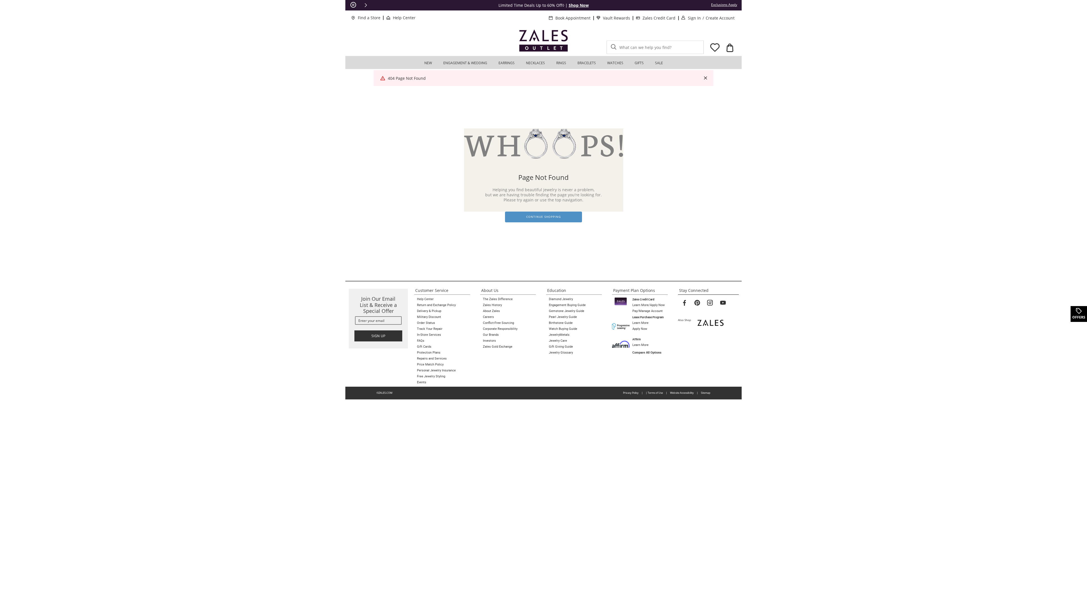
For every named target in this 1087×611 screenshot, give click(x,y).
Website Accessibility (682, 393)
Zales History (492, 305)
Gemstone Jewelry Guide (566, 311)
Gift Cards (424, 346)
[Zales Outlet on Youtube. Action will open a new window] (723, 303)
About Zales (491, 311)
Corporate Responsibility (500, 329)
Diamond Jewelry (561, 299)
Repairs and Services (432, 358)
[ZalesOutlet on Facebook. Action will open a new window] (684, 303)
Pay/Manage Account (647, 311)
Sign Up (378, 336)
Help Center (404, 17)
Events (421, 382)
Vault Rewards (616, 18)
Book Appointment (572, 18)
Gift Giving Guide (561, 346)
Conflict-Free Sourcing (498, 323)
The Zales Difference (498, 299)
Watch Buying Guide (563, 329)
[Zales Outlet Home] (543, 40)
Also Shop (686, 320)
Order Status (426, 323)
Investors (489, 341)
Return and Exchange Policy (436, 305)
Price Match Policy (430, 364)
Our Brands (491, 335)
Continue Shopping (543, 217)
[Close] (705, 78)
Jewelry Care (558, 341)
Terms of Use (655, 393)
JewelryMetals (559, 335)
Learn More (640, 323)
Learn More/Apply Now (648, 305)
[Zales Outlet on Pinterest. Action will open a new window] (697, 303)
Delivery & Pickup (429, 311)
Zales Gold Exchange (497, 346)
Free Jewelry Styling (431, 376)
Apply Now (639, 329)
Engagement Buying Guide (567, 305)
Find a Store (369, 17)
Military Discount (429, 317)
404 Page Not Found (407, 78)
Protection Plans (428, 352)
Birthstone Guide (561, 323)
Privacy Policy (631, 393)
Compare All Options (647, 352)
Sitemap (706, 393)
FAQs (420, 341)
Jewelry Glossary (561, 352)
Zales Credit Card (659, 18)
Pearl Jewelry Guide (563, 317)
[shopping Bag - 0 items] (730, 48)
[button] (365, 5)
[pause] (353, 5)
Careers (488, 317)
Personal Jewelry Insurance (436, 370)
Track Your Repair (429, 329)
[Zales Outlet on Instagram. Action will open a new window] (710, 303)
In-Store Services (429, 335)
